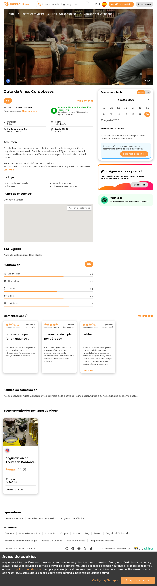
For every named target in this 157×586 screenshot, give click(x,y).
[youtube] (79, 548)
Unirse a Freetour (14, 518)
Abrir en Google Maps (79, 208)
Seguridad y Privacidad (118, 533)
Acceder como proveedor (42, 518)
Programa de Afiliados (72, 518)
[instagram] (67, 548)
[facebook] (73, 548)
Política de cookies (52, 540)
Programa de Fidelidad (102, 540)
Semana (141, 92)
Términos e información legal (21, 540)
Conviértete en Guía (121, 4)
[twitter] (85, 548)
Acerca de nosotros (29, 533)
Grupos (64, 533)
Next (149, 46)
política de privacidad (29, 569)
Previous (8, 46)
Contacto (50, 533)
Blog (87, 533)
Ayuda (76, 533)
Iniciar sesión (144, 4)
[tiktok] (91, 548)
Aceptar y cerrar (138, 580)
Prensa (97, 533)
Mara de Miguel (29, 111)
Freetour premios (76, 540)
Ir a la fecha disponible (134, 154)
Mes (148, 92)
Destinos (9, 533)
